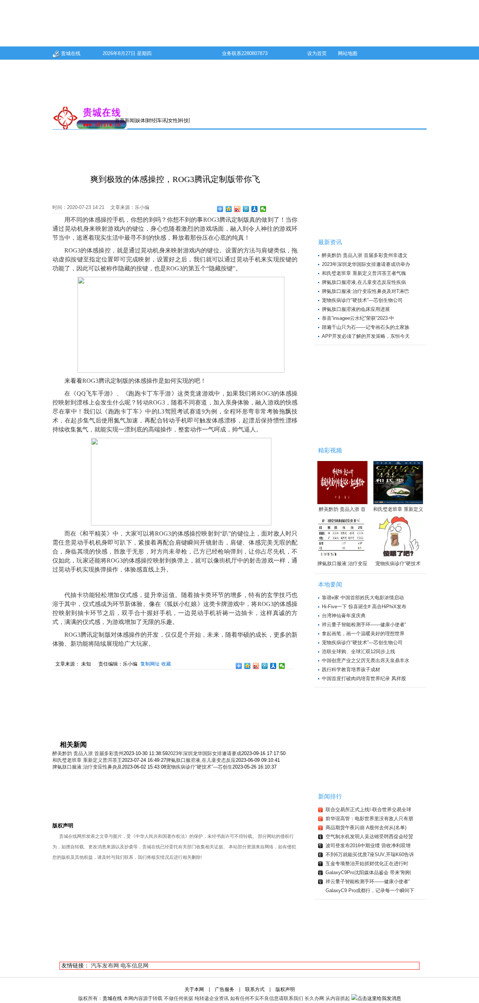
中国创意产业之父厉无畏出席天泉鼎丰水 (365, 660)
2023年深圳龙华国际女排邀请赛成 (204, 753)
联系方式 (255, 989)
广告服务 (224, 989)
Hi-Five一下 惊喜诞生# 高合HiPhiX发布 (364, 606)
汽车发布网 (105, 965)
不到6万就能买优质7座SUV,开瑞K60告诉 (370, 854)
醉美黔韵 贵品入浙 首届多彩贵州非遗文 (365, 255)
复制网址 (150, 664)
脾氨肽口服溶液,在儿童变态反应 (201, 760)
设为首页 (317, 53)
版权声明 (285, 989)
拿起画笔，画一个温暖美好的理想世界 (363, 633)
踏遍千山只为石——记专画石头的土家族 (365, 327)
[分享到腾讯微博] (246, 209)
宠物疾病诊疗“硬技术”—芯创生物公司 (362, 300)
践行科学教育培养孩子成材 (351, 669)
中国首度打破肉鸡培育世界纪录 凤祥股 (364, 678)
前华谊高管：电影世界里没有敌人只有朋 (369, 818)
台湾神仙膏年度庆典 (344, 615)
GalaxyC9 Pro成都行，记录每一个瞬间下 (370, 890)
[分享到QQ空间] (229, 209)
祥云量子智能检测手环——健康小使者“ (364, 624)
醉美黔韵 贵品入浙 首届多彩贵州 (87, 753)
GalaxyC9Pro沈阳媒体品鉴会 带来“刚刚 (368, 872)
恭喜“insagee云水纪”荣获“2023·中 (358, 318)
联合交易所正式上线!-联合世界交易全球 (368, 809)
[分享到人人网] (254, 209)
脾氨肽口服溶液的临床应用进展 (356, 309)
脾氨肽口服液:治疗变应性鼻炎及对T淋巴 (365, 291)
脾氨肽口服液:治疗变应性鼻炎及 (87, 767)
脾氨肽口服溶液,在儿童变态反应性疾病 (364, 282)
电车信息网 (134, 965)
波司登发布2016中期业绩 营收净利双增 (368, 845)
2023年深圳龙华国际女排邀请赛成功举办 (366, 264)
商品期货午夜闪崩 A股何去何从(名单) (366, 827)
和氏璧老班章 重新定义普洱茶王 (87, 760)
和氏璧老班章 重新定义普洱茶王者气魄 (364, 273)
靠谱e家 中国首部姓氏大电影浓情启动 (363, 597)
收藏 (166, 664)
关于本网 (194, 989)
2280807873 (254, 53)
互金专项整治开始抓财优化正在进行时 (367, 863)
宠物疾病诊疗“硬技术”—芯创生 (199, 767)
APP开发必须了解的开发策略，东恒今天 (366, 336)
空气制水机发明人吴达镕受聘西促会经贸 (369, 836)
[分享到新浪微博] (237, 209)
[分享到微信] (263, 209)
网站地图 (347, 53)
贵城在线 (70, 53)
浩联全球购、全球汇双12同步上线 (358, 651)
